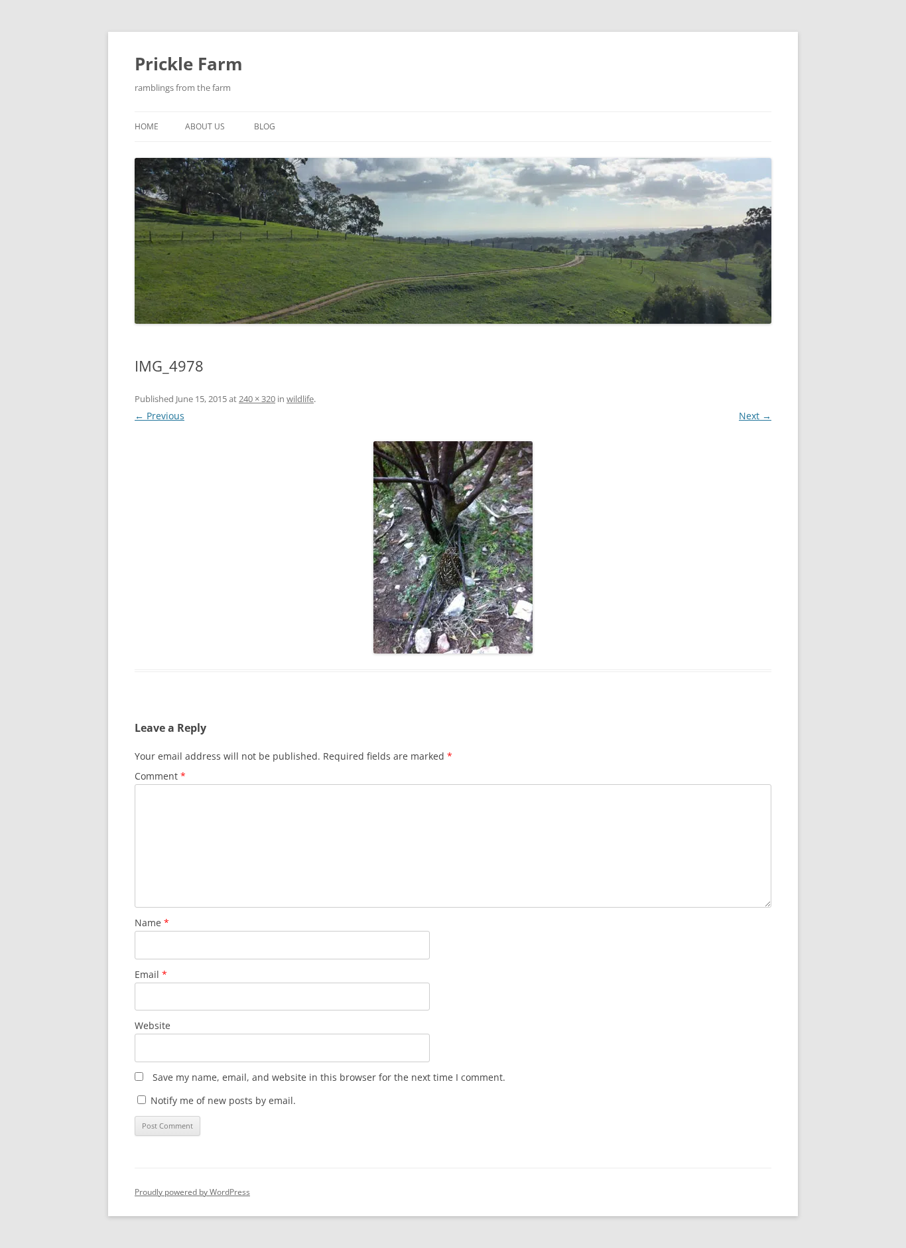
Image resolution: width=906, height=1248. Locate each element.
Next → (755, 415)
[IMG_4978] (453, 547)
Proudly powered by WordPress (192, 1192)
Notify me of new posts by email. (223, 1100)
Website (152, 1025)
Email (151, 974)
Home (147, 126)
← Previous (159, 415)
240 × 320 (257, 399)
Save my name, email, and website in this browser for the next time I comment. (329, 1077)
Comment (160, 776)
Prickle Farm (189, 64)
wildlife (300, 399)
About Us (205, 126)
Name (152, 922)
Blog (264, 126)
